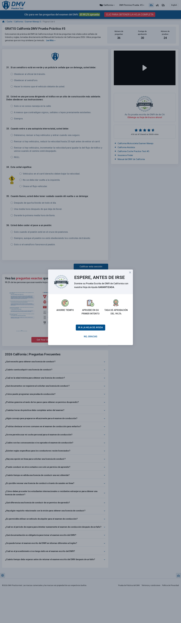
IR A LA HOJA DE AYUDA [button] (90, 327)
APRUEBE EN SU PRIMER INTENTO (91, 312)
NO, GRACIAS (90, 336)
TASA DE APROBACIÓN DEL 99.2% (116, 312)
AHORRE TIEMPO (65, 310)
